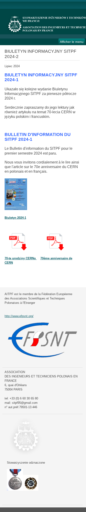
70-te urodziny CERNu (21, 258)
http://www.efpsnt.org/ (19, 316)
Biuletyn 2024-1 (15, 217)
